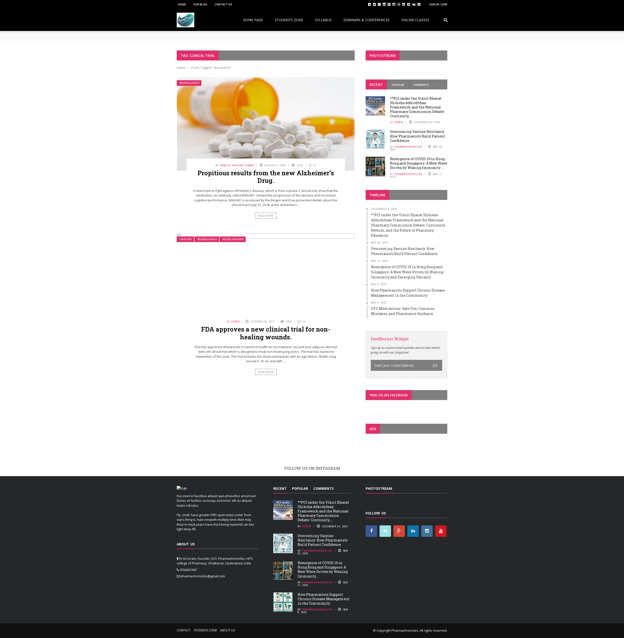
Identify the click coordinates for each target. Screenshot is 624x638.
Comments (421, 85)
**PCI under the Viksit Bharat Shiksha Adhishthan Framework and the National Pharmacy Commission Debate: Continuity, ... (417, 107)
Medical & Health (189, 83)
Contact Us (223, 4)
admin (235, 321)
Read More (265, 215)
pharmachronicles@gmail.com (203, 576)
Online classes (415, 20)
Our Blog (200, 4)
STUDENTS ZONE (289, 20)
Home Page (253, 20)
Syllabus (323, 20)
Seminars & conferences (366, 20)
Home (182, 4)
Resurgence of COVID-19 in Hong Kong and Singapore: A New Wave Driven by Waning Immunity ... (418, 163)
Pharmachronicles (408, 146)
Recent (376, 84)
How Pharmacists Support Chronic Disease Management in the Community (324, 599)
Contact (184, 630)
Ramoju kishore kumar (237, 165)
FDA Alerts (186, 239)
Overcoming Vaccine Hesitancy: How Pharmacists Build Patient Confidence (417, 136)
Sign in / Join (438, 4)
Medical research (233, 239)
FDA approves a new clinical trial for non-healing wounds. (266, 333)
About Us (227, 630)
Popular (398, 85)
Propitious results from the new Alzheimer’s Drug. (265, 177)
